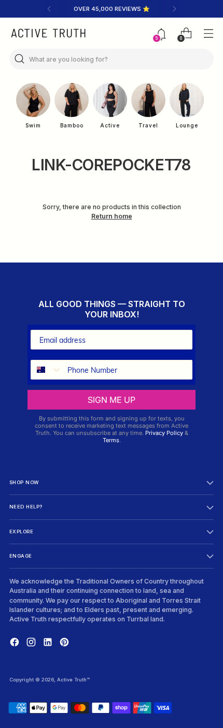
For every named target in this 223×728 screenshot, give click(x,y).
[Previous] (49, 9)
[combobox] (46, 369)
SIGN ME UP (111, 400)
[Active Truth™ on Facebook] (15, 643)
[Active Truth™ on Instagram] (32, 643)
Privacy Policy (164, 432)
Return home (111, 216)
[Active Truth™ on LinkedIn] (49, 643)
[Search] (20, 59)
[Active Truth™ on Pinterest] (65, 643)
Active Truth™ (73, 679)
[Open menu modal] (208, 33)
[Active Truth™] (48, 33)
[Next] (174, 9)
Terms (111, 440)
